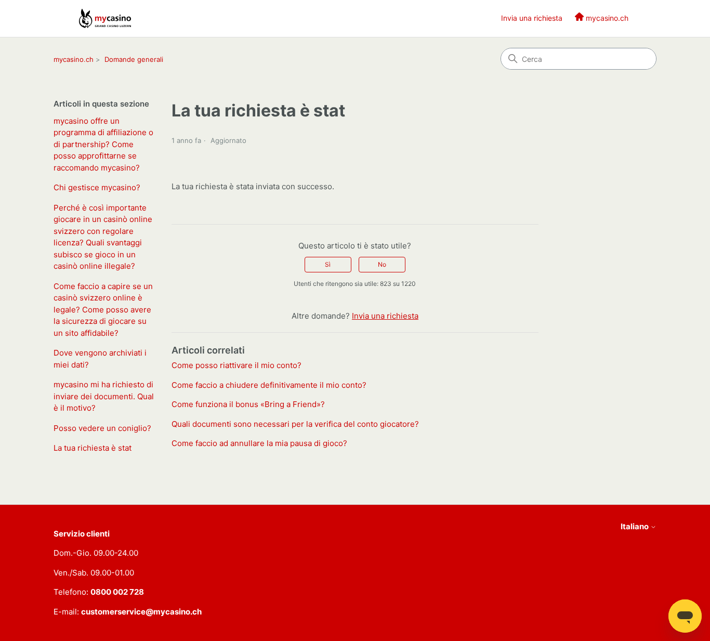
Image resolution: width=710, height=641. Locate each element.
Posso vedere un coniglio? (102, 428)
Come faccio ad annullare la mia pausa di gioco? (259, 443)
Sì (328, 264)
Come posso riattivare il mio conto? (236, 365)
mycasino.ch (74, 59)
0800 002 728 (117, 592)
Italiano (635, 526)
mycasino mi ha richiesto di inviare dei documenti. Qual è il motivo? (104, 396)
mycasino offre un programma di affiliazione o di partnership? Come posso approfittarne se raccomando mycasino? (103, 144)
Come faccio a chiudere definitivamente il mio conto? (269, 385)
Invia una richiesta (531, 18)
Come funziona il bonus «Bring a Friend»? (248, 404)
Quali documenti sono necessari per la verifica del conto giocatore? (295, 424)
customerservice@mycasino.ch (141, 612)
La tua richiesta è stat (93, 448)
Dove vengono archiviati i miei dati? (100, 359)
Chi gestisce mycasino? (97, 187)
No (382, 264)
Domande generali (133, 59)
